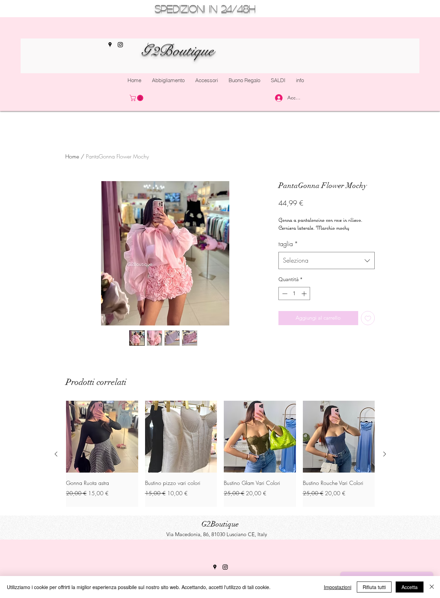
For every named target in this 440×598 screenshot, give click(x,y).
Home (72, 156)
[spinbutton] (294, 293)
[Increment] (304, 293)
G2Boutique (177, 50)
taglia (288, 244)
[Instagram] (225, 567)
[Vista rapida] (102, 437)
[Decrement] (284, 293)
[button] (206, 80)
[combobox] (326, 260)
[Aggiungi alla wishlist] (368, 318)
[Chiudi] (432, 587)
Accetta (410, 587)
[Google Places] (110, 44)
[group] (220, 454)
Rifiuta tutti (374, 587)
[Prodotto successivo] (385, 454)
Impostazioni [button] (337, 587)
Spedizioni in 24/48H (205, 8)
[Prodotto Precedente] (56, 454)
